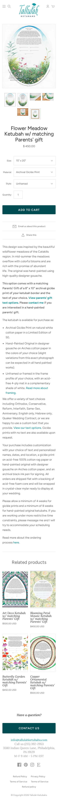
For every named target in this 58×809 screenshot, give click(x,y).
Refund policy (29, 786)
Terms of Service (18, 781)
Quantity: (7, 194)
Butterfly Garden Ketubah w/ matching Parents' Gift (14, 681)
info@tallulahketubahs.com (29, 740)
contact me (36, 302)
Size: (9, 160)
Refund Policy (20, 776)
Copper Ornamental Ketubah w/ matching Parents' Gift (42, 682)
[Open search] (9, 6)
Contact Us (29, 728)
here (16, 542)
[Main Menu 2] (4, 6)
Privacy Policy (38, 776)
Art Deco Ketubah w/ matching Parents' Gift (14, 616)
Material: (7, 172)
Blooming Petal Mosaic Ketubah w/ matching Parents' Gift (41, 617)
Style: (9, 183)
